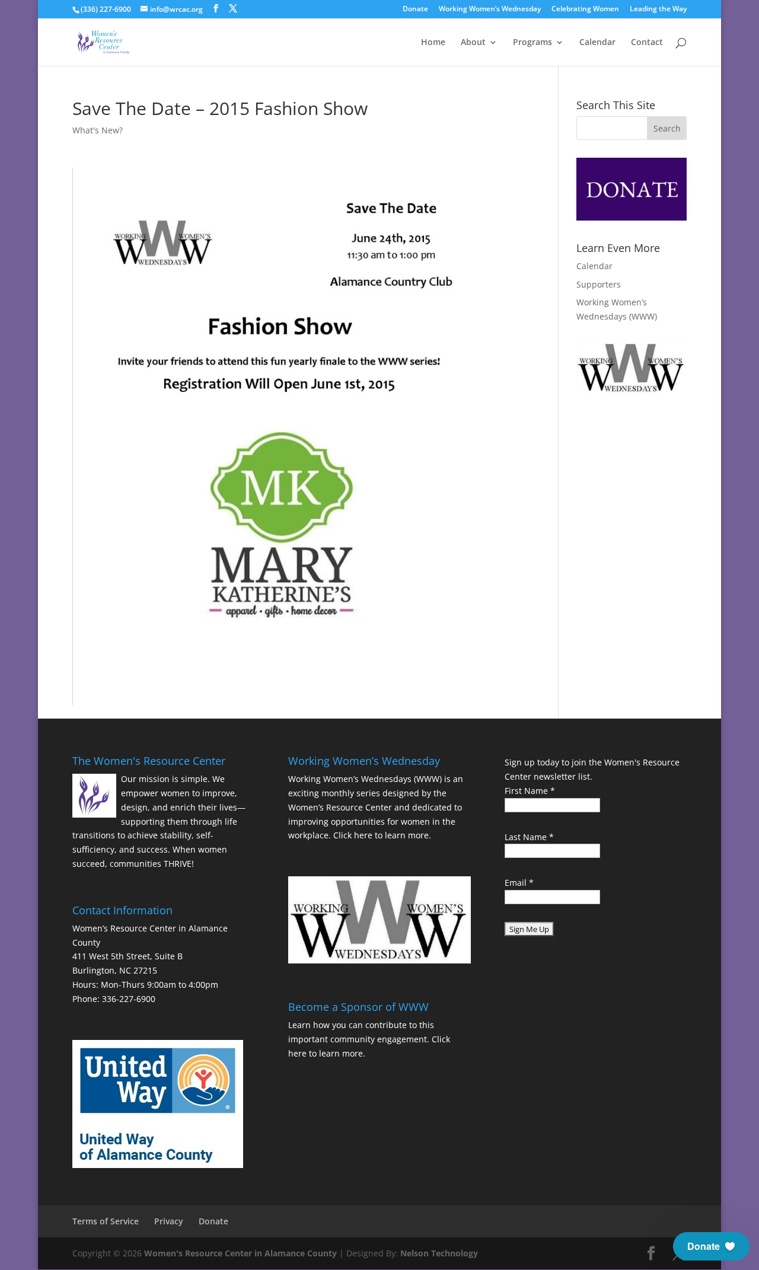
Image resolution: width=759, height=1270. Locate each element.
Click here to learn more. (382, 835)
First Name (530, 790)
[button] (711, 1246)
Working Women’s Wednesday (490, 9)
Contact (647, 42)
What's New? (97, 130)
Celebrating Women (585, 9)
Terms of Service (105, 1221)
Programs (532, 42)
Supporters (598, 284)
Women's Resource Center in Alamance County (240, 1253)
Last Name (529, 837)
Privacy (168, 1221)
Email (519, 882)
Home (433, 42)
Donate (415, 9)
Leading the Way (658, 9)
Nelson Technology (439, 1253)
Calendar (597, 42)
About (473, 42)
